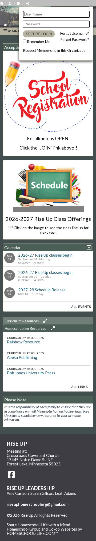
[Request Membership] (10, 3)
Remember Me (38, 42)
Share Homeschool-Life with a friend (38, 525)
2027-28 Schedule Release (42, 289)
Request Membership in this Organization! (56, 50)
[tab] (48, 320)
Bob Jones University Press (31, 372)
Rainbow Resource (23, 341)
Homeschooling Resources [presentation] (26, 328)
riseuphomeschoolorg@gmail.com (38, 504)
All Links (79, 387)
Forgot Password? (75, 39)
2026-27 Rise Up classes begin (45, 255)
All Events (81, 307)
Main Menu (18, 31)
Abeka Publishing (22, 357)
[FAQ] (18, 3)
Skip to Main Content (29, 520)
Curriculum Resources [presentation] (22, 321)
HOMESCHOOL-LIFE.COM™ (32, 533)
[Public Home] (2, 3)
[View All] (44, 321)
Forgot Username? (74, 33)
